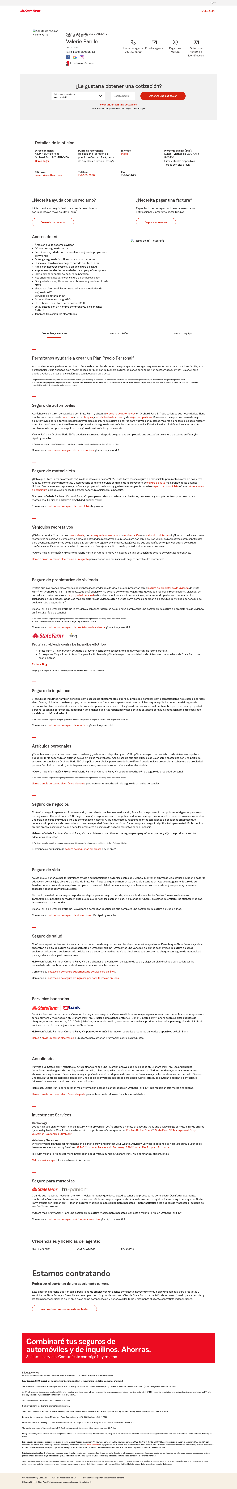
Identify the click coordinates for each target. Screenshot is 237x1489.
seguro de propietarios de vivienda (168, 588)
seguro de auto (156, 482)
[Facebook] (68, 57)
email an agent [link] (48, 1160)
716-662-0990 (86, 175)
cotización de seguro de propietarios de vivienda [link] (76, 627)
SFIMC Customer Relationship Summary (100, 1147)
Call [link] (34, 1160)
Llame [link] (35, 559)
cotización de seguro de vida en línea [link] (69, 915)
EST (188, 150)
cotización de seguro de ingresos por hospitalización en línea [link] (83, 978)
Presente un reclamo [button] (52, 222)
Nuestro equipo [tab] (182, 333)
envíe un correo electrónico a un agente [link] (65, 559)
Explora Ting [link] (39, 664)
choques (88, 417)
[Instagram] (82, 57)
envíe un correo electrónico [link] (58, 1038)
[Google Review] (75, 57)
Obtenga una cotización (163, 96)
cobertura (68, 417)
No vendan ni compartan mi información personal (103, 1478)
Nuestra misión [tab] (118, 333)
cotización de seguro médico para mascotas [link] (74, 1219)
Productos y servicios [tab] (54, 333)
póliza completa (93, 1445)
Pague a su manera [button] (156, 222)
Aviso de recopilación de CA (64, 1478)
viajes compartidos (141, 417)
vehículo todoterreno (158, 535)
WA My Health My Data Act (34, 1478)
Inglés (124, 153)
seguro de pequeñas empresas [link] (82, 849)
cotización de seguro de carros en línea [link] (71, 450)
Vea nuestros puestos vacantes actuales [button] (64, 1309)
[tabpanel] (118, 159)
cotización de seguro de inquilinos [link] (68, 725)
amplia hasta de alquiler (110, 417)
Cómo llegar (42, 161)
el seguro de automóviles (121, 413)
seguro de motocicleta (165, 486)
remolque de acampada (104, 535)
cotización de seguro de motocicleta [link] (69, 506)
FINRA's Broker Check (139, 1130)
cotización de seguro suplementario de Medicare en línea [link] (81, 971)
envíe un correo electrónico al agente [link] (63, 783)
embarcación (132, 535)
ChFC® (69, 47)
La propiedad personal (80, 595)
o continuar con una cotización (118, 104)
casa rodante (76, 535)
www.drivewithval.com (48, 175)
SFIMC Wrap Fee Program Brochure (147, 1147)
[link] (154, 52)
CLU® (75, 47)
